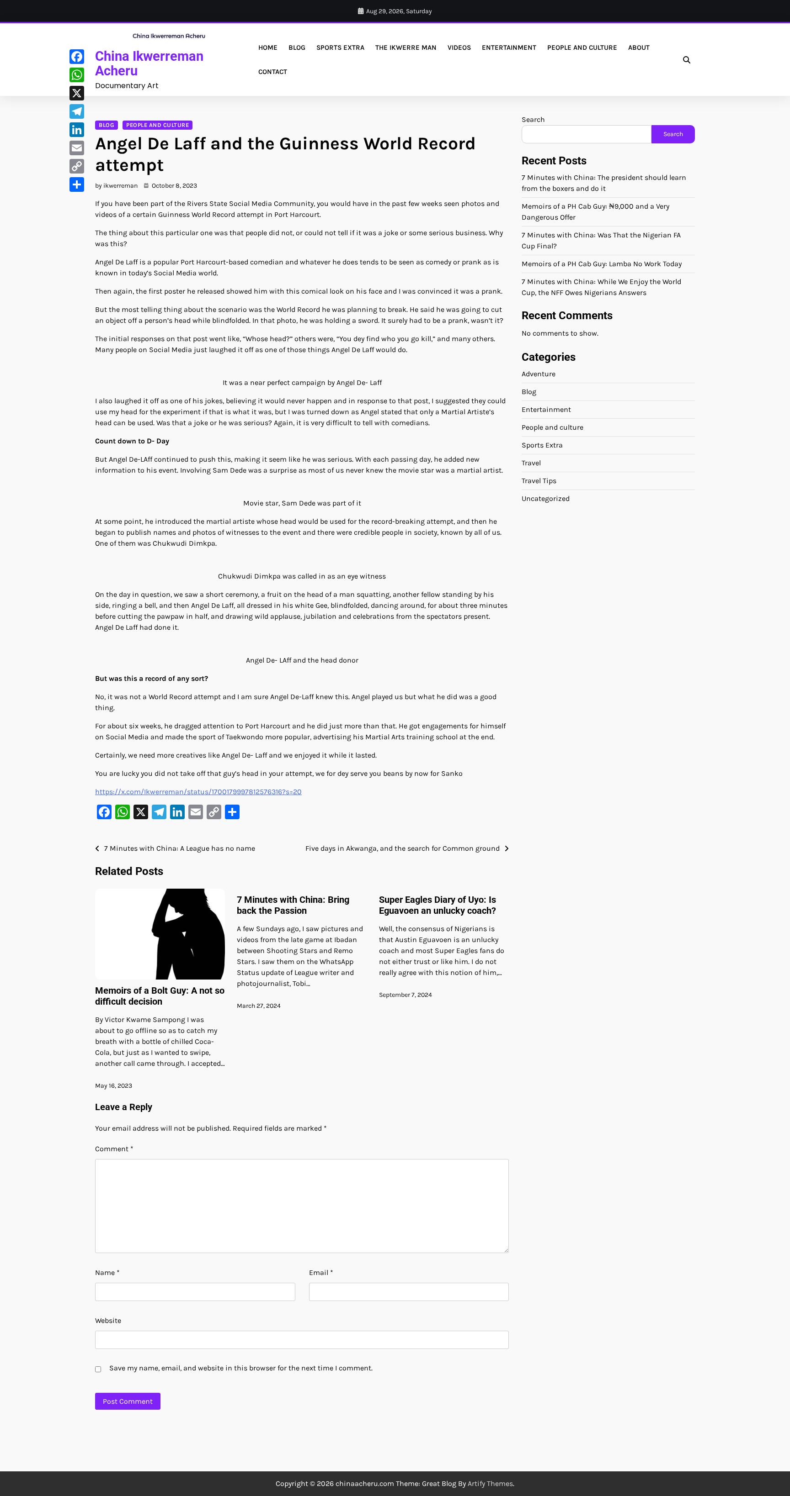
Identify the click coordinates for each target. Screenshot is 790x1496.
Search (533, 119)
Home (268, 47)
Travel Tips (539, 480)
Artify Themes (490, 1483)
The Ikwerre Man (406, 47)
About (639, 47)
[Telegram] (77, 111)
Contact (272, 72)
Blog (296, 47)
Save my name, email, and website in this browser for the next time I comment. (241, 1368)
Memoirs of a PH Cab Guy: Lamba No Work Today (602, 263)
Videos (459, 47)
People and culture (582, 47)
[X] (77, 93)
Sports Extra (340, 47)
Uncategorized (546, 498)
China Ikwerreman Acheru (149, 63)
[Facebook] (77, 56)
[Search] (686, 60)
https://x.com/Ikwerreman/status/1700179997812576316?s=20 (198, 791)
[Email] (77, 148)
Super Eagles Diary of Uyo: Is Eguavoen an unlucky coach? (437, 905)
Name (107, 1272)
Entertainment (509, 47)
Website (108, 1320)
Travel (531, 462)
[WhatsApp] (77, 75)
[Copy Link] (77, 166)
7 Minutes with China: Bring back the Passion (293, 905)
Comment (114, 1148)
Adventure (538, 373)
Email (321, 1272)
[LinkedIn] (77, 130)
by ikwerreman (116, 186)
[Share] (77, 184)
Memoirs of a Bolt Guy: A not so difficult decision (159, 996)
